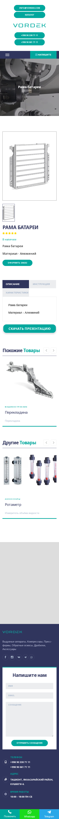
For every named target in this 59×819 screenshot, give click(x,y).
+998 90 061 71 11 (29, 42)
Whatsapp (29, 816)
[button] (46, 350)
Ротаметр (13, 504)
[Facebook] (5, 657)
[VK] (19, 657)
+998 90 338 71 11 (29, 35)
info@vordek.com (29, 8)
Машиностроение (16, 407)
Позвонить (10, 816)
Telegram (49, 816)
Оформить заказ (17, 262)
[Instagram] (12, 657)
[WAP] (31, 657)
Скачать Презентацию (30, 328)
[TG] (25, 657)
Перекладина (16, 412)
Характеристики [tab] (17, 292)
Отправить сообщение (30, 743)
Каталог (29, 14)
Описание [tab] (13, 284)
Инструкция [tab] (41, 284)
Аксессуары (12, 499)
